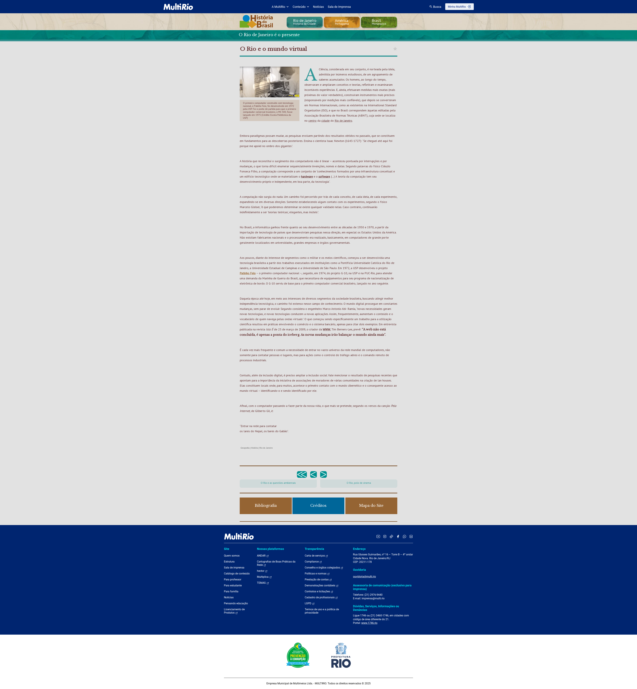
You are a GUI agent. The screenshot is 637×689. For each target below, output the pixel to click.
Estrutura (229, 561)
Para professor (232, 579)
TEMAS (261, 582)
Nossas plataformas (270, 549)
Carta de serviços (315, 555)
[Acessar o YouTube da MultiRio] (378, 536)
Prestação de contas (317, 579)
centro (312, 121)
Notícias (318, 6)
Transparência (314, 549)
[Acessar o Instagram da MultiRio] (385, 536)
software (324, 176)
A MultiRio (278, 6)
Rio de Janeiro (343, 121)
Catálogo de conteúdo (237, 573)
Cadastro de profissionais (320, 597)
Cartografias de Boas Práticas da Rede (276, 563)
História (254, 448)
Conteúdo (299, 6)
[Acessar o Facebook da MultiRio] (398, 536)
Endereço (359, 549)
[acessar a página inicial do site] (178, 6)
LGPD (308, 603)
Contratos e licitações (318, 591)
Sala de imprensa (234, 567)
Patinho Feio (248, 273)
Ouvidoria (359, 569)
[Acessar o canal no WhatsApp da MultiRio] (404, 536)
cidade (325, 121)
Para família (231, 591)
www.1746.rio (369, 623)
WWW (326, 329)
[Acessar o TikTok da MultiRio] (391, 536)
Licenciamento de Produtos (234, 611)
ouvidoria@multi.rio (364, 576)
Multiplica (263, 576)
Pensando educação (236, 603)
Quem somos (232, 555)
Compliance (312, 561)
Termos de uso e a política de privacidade (322, 611)
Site (226, 549)
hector (261, 570)
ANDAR (261, 555)
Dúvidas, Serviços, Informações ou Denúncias (376, 608)
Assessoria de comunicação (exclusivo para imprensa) (382, 587)
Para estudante (233, 585)
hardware (307, 176)
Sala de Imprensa (339, 6)
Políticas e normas (316, 573)
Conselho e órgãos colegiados (323, 567)
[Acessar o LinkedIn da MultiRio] (411, 536)
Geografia (245, 448)
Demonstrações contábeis (320, 585)
